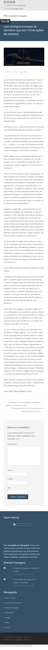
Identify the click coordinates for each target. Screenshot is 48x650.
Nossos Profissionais (13, 603)
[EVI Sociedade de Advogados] (13, 15)
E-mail (10, 479)
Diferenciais (9, 613)
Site (8, 488)
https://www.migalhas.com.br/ (20, 391)
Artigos (24, 72)
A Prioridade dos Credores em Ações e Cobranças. (25, 580)
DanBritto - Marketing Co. (24, 640)
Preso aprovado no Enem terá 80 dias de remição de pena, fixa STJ (26, 409)
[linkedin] (14, 3)
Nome (10, 470)
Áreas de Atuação (12, 608)
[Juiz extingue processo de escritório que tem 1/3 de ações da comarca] (24, 57)
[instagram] (11, 3)
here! (30, 646)
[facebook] (5, 3)
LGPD (7, 627)
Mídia (7, 622)
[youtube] (8, 3)
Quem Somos (10, 598)
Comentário (12, 444)
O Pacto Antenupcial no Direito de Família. (26, 569)
